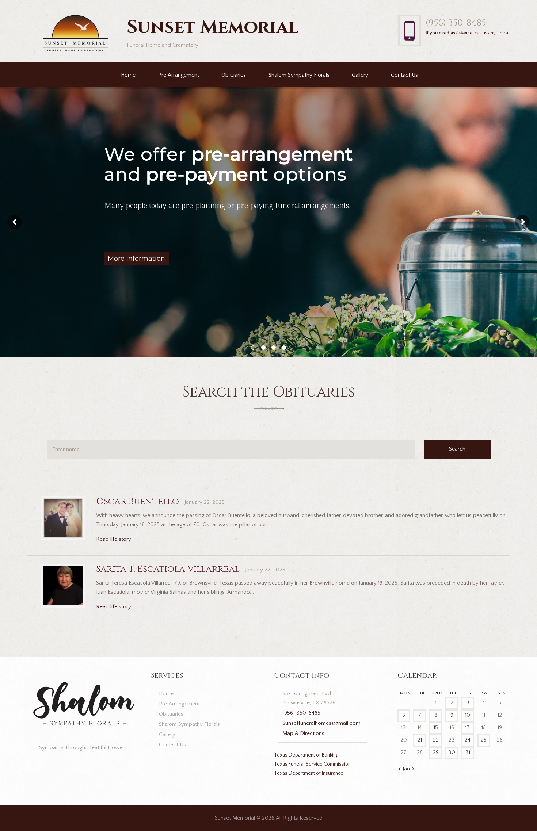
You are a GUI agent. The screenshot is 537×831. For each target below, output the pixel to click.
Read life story (113, 539)
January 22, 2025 (204, 502)
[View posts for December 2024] (399, 769)
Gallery (360, 75)
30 (451, 752)
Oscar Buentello (137, 501)
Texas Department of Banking (306, 755)
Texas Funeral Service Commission (312, 764)
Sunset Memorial (235, 818)
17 (467, 727)
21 (420, 740)
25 (484, 740)
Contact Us (404, 75)
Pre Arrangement (178, 75)
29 (436, 752)
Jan (406, 769)
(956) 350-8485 (456, 23)
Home (128, 75)
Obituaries (233, 75)
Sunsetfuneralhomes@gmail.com (321, 723)
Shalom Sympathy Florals (299, 75)
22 (436, 740)
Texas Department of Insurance (308, 773)
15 (436, 727)
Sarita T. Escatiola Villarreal (168, 569)
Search (457, 449)
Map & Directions (303, 733)
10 (467, 715)
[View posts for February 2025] (413, 769)
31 (467, 752)
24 (468, 740)
